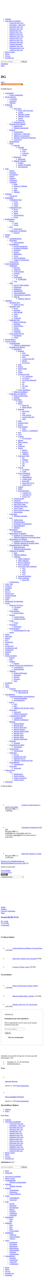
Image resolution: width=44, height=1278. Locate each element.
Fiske (7, 169)
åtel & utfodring (10, 97)
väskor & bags (10, 770)
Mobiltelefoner (14, 141)
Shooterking (9, 650)
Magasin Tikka (19, 737)
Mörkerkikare (14, 1248)
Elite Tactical (26, 415)
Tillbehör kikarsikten (21, 506)
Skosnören (17, 675)
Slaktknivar (17, 289)
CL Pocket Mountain (29, 380)
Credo (24, 471)
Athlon (20, 401)
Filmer (16, 609)
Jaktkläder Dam (14, 306)
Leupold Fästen (19, 498)
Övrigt (16, 256)
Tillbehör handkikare (21, 392)
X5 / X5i (25, 462)
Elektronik (8, 105)
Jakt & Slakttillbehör (12, 264)
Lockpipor (12, 101)
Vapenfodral (18, 747)
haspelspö (12, 173)
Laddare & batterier (24, 165)
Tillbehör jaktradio (20, 161)
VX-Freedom (26, 438)
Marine (24, 361)
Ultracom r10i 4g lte (11, 1081)
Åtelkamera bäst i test (16, 48)
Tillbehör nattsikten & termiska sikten (26, 543)
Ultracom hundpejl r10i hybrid (14, 1097)
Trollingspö (13, 180)
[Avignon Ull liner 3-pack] (8, 967)
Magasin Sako (18, 733)
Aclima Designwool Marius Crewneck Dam (27, 948)
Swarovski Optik (23, 374)
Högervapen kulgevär (21, 691)
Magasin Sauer (19, 735)
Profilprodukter (14, 628)
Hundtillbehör (14, 244)
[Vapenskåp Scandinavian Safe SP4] (13, 827)
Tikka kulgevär (23, 692)
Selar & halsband (19, 258)
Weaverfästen (18, 512)
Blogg (7, 1155)
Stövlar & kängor (11, 656)
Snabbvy (4, 909)
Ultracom (21, 120)
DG (23, 382)
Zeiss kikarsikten (23, 491)
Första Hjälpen (14, 611)
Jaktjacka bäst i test (15, 38)
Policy (7, 1111)
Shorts (16, 213)
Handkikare (18, 349)
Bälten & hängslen (20, 322)
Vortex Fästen (18, 508)
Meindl (7, 590)
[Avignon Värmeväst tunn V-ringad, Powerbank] (13, 805)
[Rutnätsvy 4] (7, 875)
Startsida (8, 1120)
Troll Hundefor (19, 242)
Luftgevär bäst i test (16, 50)
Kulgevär (12, 689)
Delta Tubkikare (23, 561)
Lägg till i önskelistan (8, 911)
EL (23, 384)
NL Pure (25, 386)
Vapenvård (13, 766)
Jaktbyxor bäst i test (16, 40)
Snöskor (12, 661)
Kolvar (11, 702)
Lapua (16, 223)
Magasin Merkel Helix (21, 731)
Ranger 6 (25, 452)
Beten (16, 184)
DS (23, 458)
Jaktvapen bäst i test (16, 29)
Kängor (12, 658)
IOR (19, 433)
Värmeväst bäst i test (16, 23)
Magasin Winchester (20, 739)
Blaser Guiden (10, 1153)
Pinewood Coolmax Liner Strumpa (24, 958)
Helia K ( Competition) (30, 431)
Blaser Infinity (27, 407)
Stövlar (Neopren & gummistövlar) (21, 665)
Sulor (15, 681)
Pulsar (20, 444)
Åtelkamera (13, 1192)
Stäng (3, 913)
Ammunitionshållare (20, 698)
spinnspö (12, 178)
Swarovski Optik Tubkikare (27, 566)
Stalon (7, 654)
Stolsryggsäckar (19, 776)
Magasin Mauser (19, 729)
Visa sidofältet (5, 870)
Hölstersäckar (18, 774)
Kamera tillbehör (15, 1194)
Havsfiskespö (13, 1207)
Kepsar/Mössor (10, 339)
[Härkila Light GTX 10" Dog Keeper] (8, 1004)
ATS (23, 568)
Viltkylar (17, 297)
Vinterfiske (13, 182)
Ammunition (9, 93)
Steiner (20, 372)
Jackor (16, 204)
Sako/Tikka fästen (20, 504)
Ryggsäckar (9, 642)
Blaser (20, 403)
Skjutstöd (12, 741)
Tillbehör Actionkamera (22, 136)
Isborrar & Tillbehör (20, 186)
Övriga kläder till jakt (16, 334)
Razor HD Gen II (28, 483)
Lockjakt (17, 273)
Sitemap (8, 1109)
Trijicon (20, 467)
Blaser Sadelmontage (21, 396)
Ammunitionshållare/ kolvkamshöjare (22, 696)
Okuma (7, 597)
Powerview (26, 363)
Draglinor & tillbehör (21, 248)
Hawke (20, 367)
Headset (20, 163)
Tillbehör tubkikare (20, 555)
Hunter (24, 149)
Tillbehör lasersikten (20, 516)
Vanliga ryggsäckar (20, 778)
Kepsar (16, 328)
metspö (11, 176)
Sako (7, 644)
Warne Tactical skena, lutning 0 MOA (25, 986)
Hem (2, 861)
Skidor (11, 632)
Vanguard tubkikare (24, 576)
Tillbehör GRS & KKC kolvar (24, 708)
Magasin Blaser (19, 724)
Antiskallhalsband (15, 238)
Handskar (17, 310)
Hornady (17, 233)
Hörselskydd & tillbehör (17, 124)
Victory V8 (26, 497)
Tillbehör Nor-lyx (20, 758)
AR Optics (25, 411)
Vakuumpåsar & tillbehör (22, 295)
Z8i (23, 465)
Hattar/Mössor (18, 326)
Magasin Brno (18, 725)
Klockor (12, 615)
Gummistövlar (18, 667)
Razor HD (25, 481)
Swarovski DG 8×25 (10, 917)
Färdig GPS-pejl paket (25, 110)
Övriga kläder (14, 1231)
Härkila (7, 235)
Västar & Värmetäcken (21, 260)
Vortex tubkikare (23, 578)
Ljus (10, 518)
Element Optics (23, 423)
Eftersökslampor (19, 522)
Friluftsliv (8, 194)
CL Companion (27, 376)
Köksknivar (18, 287)
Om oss (7, 1156)
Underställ (17, 318)
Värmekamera (14, 582)
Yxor (15, 281)
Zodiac (24, 155)
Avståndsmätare (14, 343)
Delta (20, 365)
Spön (15, 190)
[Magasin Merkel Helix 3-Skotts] (8, 996)
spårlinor (8, 652)
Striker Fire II (26, 485)
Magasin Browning (20, 727)
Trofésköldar (18, 277)
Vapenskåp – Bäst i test (17, 25)
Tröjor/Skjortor (19, 215)
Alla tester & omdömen (13, 1122)
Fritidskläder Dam (15, 200)
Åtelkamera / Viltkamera (22, 134)
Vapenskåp (13, 753)
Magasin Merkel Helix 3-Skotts (23, 996)
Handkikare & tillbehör (17, 347)
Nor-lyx (7, 592)
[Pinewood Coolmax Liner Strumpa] (8, 958)
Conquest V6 (26, 495)
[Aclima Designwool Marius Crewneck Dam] (8, 948)
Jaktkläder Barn (14, 303)
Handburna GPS (19, 122)
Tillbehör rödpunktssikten (22, 549)
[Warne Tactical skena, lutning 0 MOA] (8, 986)
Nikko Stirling (23, 442)
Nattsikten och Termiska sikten (24, 541)
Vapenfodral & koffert (16, 745)
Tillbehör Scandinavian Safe (23, 760)
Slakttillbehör (18, 291)
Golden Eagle (27, 479)
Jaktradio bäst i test (15, 33)
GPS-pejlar (17, 109)
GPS (11, 107)
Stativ (16, 553)
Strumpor (17, 330)
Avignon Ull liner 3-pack (21, 967)
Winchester (9, 782)
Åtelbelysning (18, 520)
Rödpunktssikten (19, 547)
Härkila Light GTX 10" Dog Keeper (24, 1004)
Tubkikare (17, 557)
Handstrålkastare (19, 526)
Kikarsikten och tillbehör (17, 394)
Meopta (20, 440)
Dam (11, 1219)
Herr (10, 1221)
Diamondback (27, 477)
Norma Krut (18, 229)
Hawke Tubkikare (24, 562)
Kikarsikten (17, 400)
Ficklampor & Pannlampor (23, 524)
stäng (2, 82)
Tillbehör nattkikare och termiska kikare (27, 537)
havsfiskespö (13, 174)
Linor (15, 188)
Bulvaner (17, 268)
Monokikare (13, 530)
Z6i (23, 464)
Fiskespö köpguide (15, 44)
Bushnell (21, 351)
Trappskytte (18, 140)
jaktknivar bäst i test (16, 34)
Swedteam (8, 683)
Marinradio (17, 157)
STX (24, 574)
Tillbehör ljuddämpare (21, 720)
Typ (10, 772)
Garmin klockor (19, 617)
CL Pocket (25, 378)
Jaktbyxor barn (19, 304)
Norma (16, 225)
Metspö (11, 1209)
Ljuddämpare (18, 718)
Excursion (25, 355)
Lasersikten (13, 514)
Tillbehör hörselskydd (21, 128)
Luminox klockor (19, 619)
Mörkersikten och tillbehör (18, 539)
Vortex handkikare (24, 390)
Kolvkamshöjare (19, 700)
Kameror (12, 130)
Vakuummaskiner (19, 293)
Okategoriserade (10, 595)
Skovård (16, 677)
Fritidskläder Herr (15, 207)
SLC (23, 388)
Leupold (21, 436)
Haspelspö (12, 1206)
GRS (15, 704)
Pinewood (8, 636)
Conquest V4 (26, 493)
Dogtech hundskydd (20, 246)
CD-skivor (17, 607)
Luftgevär (8, 586)
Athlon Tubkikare (24, 559)
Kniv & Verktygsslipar (21, 285)
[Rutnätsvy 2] (2, 875)
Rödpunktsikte (14, 1250)
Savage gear (9, 646)
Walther (20, 487)
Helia (24, 429)
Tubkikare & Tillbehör (16, 551)
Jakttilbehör (13, 266)
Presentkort (13, 625)
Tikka (7, 685)
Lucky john (9, 584)
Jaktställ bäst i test (15, 31)
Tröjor (16, 316)
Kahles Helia (22, 368)
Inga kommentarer (23, 1086)
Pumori (7, 638)
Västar (16, 206)
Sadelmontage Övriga (21, 502)
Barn (11, 1229)
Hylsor (11, 221)
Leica (20, 370)
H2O (24, 357)
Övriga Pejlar (13, 262)
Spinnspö (12, 1211)
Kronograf (12, 710)
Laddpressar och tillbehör (17, 231)
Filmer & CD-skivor (16, 605)
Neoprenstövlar (19, 669)
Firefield (16, 398)
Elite (23, 353)
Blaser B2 (25, 405)
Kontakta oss (9, 1158)
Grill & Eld (13, 196)
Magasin (12, 722)
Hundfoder (13, 240)
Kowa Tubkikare (23, 564)
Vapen (7, 687)
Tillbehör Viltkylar (24, 299)
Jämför (3, 907)
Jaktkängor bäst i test (16, 36)
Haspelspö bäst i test (16, 42)
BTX (24, 572)
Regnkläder (17, 336)
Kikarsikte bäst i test (16, 27)
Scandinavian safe (11, 648)
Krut (10, 227)
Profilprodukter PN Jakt (22, 630)
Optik (7, 599)
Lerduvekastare (19, 271)
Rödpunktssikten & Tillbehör (19, 545)
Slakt (11, 283)
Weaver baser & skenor (21, 510)
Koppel (16, 252)
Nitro (24, 419)
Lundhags (8, 588)
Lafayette (25, 153)
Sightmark (21, 446)
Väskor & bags (19, 780)
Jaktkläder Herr (14, 320)
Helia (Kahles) (23, 427)
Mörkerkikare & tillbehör (17, 533)
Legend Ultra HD (28, 359)
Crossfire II (26, 475)
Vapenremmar (14, 749)
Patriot (7, 634)
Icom (24, 151)
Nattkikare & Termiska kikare (24, 535)
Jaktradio (17, 145)
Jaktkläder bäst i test (16, 46)
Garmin (20, 112)
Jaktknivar (17, 270)
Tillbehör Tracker (24, 116)
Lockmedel (13, 99)
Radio (11, 143)
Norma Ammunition (16, 95)
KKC (15, 706)
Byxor (16, 202)
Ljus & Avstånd (10, 341)
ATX (24, 570)
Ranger (24, 450)
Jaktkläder (8, 301)
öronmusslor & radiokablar (14, 601)
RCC (7, 640)
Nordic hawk (9, 594)
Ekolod (11, 171)
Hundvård (17, 250)
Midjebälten (18, 254)
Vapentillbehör (10, 694)
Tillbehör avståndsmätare (22, 345)
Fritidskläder (9, 198)
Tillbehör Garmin (24, 114)
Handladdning (10, 219)
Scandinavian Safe (20, 757)
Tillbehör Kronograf (20, 714)
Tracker (20, 118)
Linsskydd (17, 500)
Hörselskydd (18, 126)
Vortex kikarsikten (24, 473)
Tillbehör (12, 103)
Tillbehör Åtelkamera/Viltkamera (25, 138)
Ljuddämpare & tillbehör (17, 716)
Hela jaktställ (18, 312)
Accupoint (25, 469)
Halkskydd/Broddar (20, 673)
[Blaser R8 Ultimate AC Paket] (13, 854)
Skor (11, 660)
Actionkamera (18, 132)
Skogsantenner (23, 167)
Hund (7, 237)
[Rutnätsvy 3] (4, 875)
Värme (16, 337)
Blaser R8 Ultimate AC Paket (31, 854)
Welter (20, 489)
